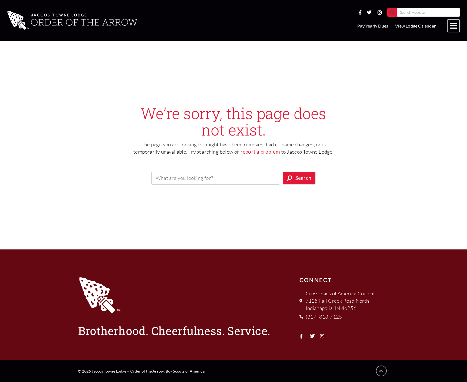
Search (303, 178)
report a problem (260, 151)
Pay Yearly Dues (372, 25)
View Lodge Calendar (415, 25)
